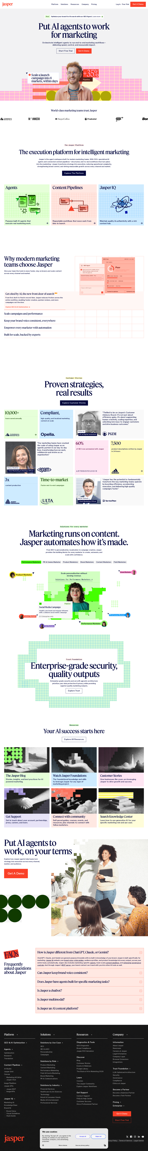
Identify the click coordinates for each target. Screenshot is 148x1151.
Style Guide (10, 1116)
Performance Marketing (49, 1070)
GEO (42, 1046)
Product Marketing (47, 1065)
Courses (80, 1081)
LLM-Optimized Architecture (124, 1072)
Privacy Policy (111, 1141)
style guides (79, 960)
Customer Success (84, 1101)
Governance (117, 1078)
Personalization (46, 1052)
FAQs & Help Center (84, 1098)
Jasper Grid (8, 1071)
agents (93, 963)
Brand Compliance (84, 1048)
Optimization (9, 1053)
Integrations (117, 1062)
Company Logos (119, 1056)
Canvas (7, 1074)
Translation (8, 1058)
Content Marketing (47, 1068)
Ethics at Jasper (119, 1083)
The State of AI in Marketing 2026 (90, 1071)
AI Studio (7, 1069)
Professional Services (48, 1103)
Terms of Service (125, 1141)
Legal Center (139, 1141)
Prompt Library (82, 1069)
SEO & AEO (44, 1049)
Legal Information (119, 1054)
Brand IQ (7, 1108)
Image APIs (10, 1091)
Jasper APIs (8, 1086)
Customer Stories (83, 1063)
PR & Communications (49, 1079)
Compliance (117, 1080)
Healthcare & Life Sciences (51, 1092)
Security (116, 1075)
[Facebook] (131, 1136)
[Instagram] (135, 1136)
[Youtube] (143, 1136)
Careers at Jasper (120, 1051)
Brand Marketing (47, 1076)
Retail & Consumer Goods (50, 1097)
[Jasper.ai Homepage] (7, 4)
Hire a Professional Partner (87, 1104)
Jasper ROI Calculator (85, 1051)
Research (8, 1056)
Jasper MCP (11, 1089)
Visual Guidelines (13, 1113)
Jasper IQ (50, 960)
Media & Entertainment (49, 1100)
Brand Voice (11, 1111)
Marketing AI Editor (13, 1077)
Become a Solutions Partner (124, 1093)
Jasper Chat (11, 1080)
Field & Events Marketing (50, 1073)
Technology (44, 1094)
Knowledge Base (10, 1105)
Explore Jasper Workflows (87, 1086)
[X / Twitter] (127, 1136)
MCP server (66, 965)
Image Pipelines (10, 1083)
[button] (84, 51)
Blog (78, 1060)
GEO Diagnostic (83, 1045)
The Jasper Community (85, 1084)
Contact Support (83, 1096)
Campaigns (44, 1054)
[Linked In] (139, 1136)
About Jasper (118, 1045)
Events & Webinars (84, 1066)
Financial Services (47, 1089)
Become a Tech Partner (122, 1095)
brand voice (68, 960)
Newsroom (117, 1048)
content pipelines (112, 963)
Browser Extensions (120, 1059)
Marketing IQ (9, 1102)
